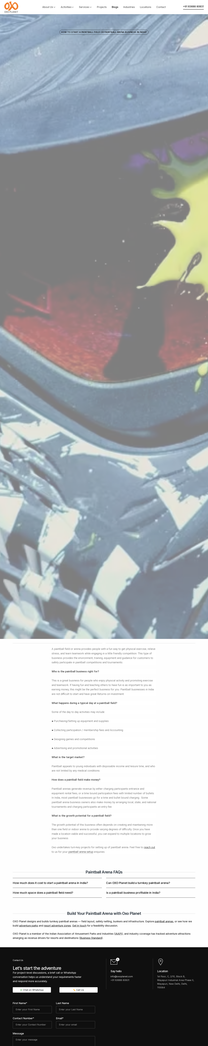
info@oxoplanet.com (122, 976)
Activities (66, 7)
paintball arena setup (80, 851)
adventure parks (28, 925)
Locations (145, 7)
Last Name (62, 1003)
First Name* (20, 1003)
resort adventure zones (57, 925)
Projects (102, 7)
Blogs (115, 7)
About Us (47, 7)
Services (84, 7)
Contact (161, 7)
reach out (149, 847)
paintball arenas (164, 921)
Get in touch (79, 925)
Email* (60, 1018)
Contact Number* (23, 1018)
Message (18, 1033)
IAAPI (118, 933)
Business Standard (91, 937)
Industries (129, 7)
